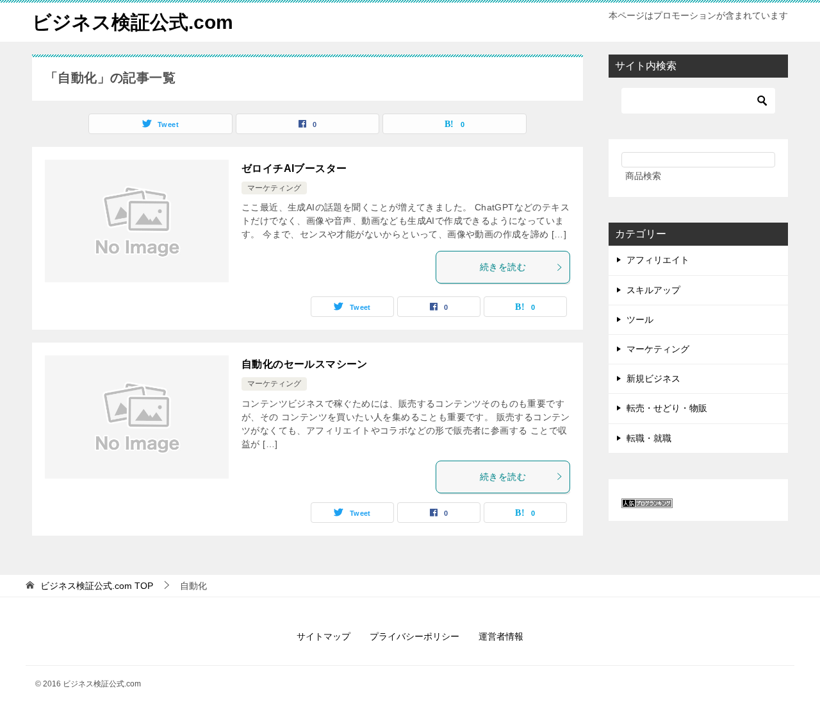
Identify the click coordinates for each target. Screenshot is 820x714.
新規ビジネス (653, 378)
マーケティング (274, 187)
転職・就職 (649, 438)
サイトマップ (323, 636)
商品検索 (643, 176)
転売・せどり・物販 (667, 408)
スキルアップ (653, 290)
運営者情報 (501, 636)
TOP (96, 586)
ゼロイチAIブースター (294, 168)
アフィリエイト (658, 260)
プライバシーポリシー (414, 636)
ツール (640, 319)
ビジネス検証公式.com (132, 22)
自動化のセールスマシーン (305, 364)
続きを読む (503, 267)
